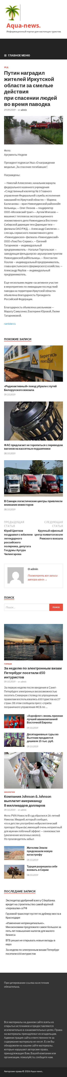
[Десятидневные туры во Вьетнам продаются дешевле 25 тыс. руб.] (14, 745)
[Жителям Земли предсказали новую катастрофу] (14, 859)
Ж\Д (6, 67)
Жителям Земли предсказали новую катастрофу (40, 851)
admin (24, 110)
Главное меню (19, 55)
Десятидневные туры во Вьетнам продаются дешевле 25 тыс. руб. (43, 738)
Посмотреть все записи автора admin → (43, 577)
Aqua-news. (24, 25)
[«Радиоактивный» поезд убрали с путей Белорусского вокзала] (33, 382)
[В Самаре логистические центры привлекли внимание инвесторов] (33, 497)
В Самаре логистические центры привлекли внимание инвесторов (33, 502)
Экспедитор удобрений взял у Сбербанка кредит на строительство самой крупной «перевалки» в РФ (30, 904)
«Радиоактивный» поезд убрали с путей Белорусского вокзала (30, 387)
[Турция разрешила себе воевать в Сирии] (14, 877)
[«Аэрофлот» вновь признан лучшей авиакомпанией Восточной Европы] (14, 727)
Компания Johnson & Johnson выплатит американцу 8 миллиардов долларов (27, 800)
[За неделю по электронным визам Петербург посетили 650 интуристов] (33, 660)
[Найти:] (33, 607)
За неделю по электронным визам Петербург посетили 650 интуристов (33, 672)
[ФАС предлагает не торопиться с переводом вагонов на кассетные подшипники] (33, 441)
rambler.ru (10, 323)
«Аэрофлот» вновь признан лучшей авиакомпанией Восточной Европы (45, 719)
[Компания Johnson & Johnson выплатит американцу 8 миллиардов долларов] (33, 789)
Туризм (8, 664)
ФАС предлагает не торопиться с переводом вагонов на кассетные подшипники (33, 446)
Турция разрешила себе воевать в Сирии (42, 868)
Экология (9, 792)
